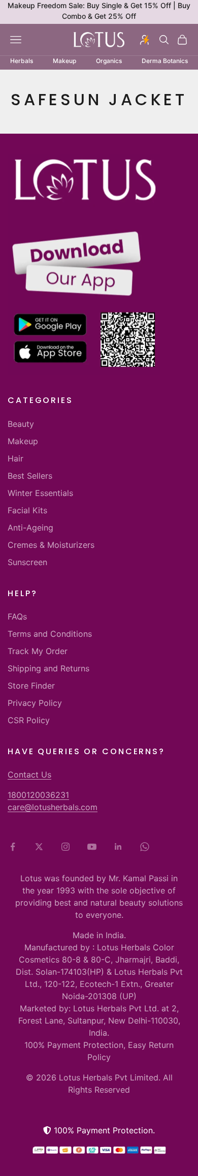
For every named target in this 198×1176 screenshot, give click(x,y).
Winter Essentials (40, 493)
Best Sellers (30, 476)
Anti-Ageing (30, 527)
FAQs (17, 616)
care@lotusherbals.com (52, 807)
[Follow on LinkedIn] (118, 847)
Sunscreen (27, 562)
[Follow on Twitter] (39, 847)
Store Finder (31, 685)
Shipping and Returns (48, 668)
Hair (15, 458)
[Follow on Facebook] (13, 847)
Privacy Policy (35, 703)
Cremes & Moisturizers (51, 545)
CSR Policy (29, 720)
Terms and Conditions (50, 634)
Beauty (21, 424)
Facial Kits (27, 510)
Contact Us (29, 774)
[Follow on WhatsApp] (145, 847)
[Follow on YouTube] (92, 847)
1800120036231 (38, 795)
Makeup (23, 441)
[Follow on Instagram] (65, 847)
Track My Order (38, 651)
